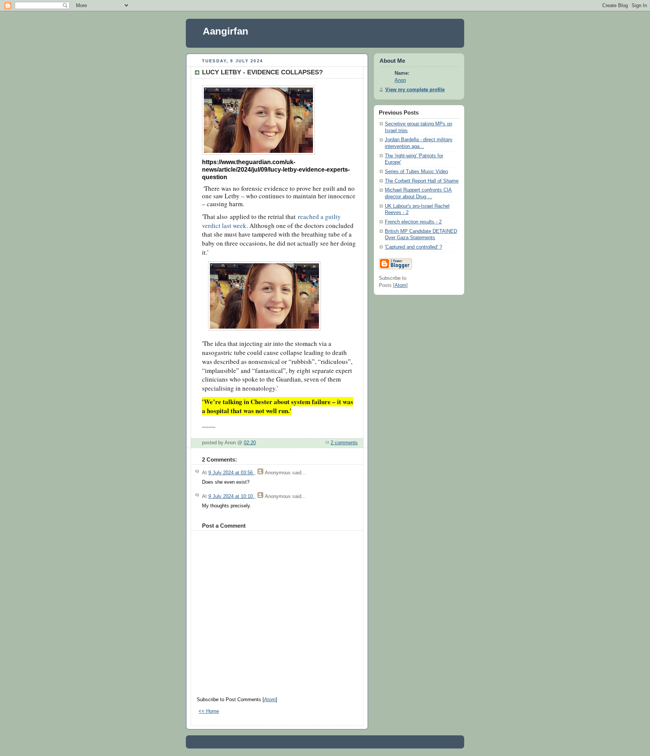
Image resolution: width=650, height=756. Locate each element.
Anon (400, 80)
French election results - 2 (413, 222)
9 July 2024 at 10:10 (231, 496)
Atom (270, 699)
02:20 (250, 442)
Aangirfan (225, 31)
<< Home (209, 711)
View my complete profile (415, 89)
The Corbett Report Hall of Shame (422, 181)
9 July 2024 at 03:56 (231, 472)
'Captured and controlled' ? (413, 247)
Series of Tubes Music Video (416, 171)
